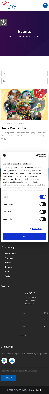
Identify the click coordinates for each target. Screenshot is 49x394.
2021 (5, 73)
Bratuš (7, 263)
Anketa (8, 378)
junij (4, 81)
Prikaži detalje (36, 229)
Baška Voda (10, 254)
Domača (11, 36)
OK (24, 237)
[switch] (42, 204)
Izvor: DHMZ (24, 336)
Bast (6, 271)
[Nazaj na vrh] (41, 391)
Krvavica (8, 267)
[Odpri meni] (45, 5)
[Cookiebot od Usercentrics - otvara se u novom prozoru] (35, 155)
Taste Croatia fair (13, 128)
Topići (7, 276)
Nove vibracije (36, 390)
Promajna (9, 258)
